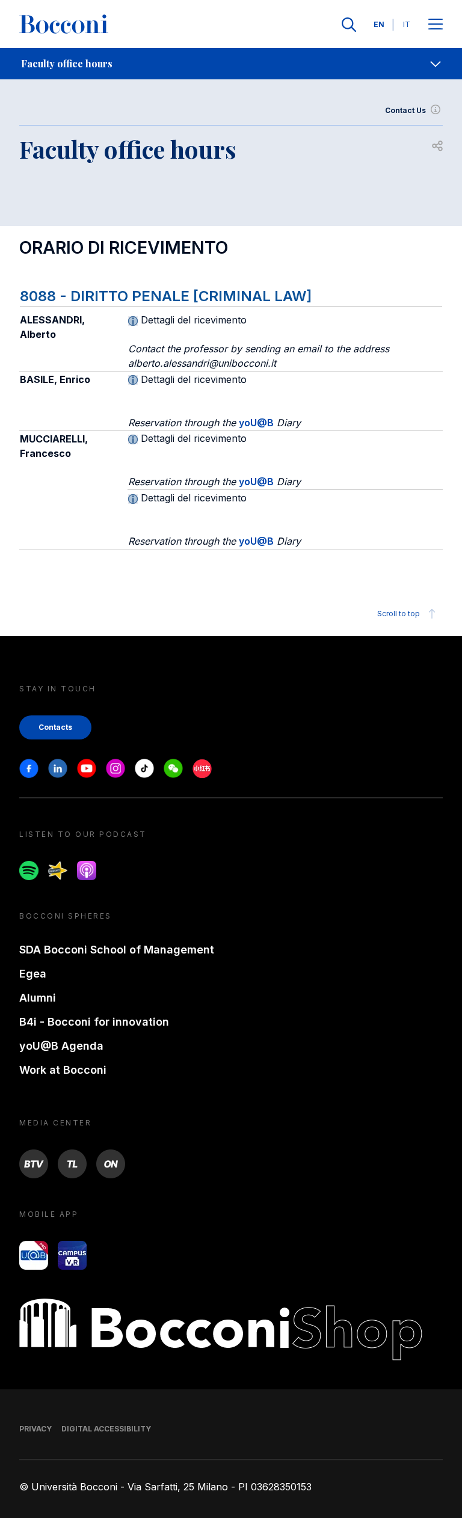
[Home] (63, 24)
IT (406, 24)
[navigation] (231, 63)
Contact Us (405, 110)
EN (379, 24)
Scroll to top (398, 613)
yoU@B (256, 423)
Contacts (55, 727)
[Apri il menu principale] (435, 25)
